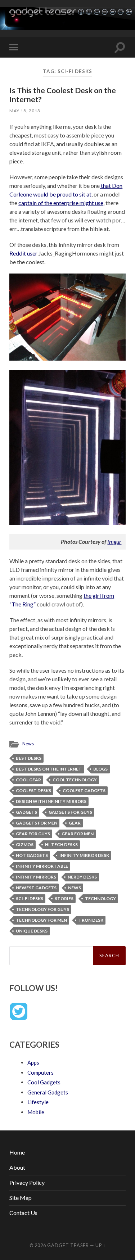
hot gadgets (32, 855)
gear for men (78, 833)
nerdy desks (82, 877)
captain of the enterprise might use (60, 202)
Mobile (35, 1112)
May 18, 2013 (24, 110)
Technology (100, 898)
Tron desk (90, 920)
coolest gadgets (84, 790)
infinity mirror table (42, 866)
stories (64, 898)
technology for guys (42, 909)
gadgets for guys (70, 812)
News (28, 743)
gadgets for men (36, 823)
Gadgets (26, 812)
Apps (33, 1062)
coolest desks (33, 790)
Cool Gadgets (43, 1082)
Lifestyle (38, 1102)
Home (17, 1152)
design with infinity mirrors (51, 801)
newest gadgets (36, 887)
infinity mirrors (36, 877)
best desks (28, 758)
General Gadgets (47, 1092)
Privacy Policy (27, 1182)
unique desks (32, 931)
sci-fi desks (29, 898)
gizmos (24, 844)
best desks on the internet (49, 769)
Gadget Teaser (68, 1245)
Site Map (20, 1197)
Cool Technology (75, 779)
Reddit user (23, 253)
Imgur (114, 541)
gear (75, 823)
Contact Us (23, 1212)
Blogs (100, 769)
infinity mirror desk (84, 855)
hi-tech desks (61, 844)
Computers (40, 1072)
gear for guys (33, 833)
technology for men (41, 920)
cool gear (28, 779)
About (17, 1167)
